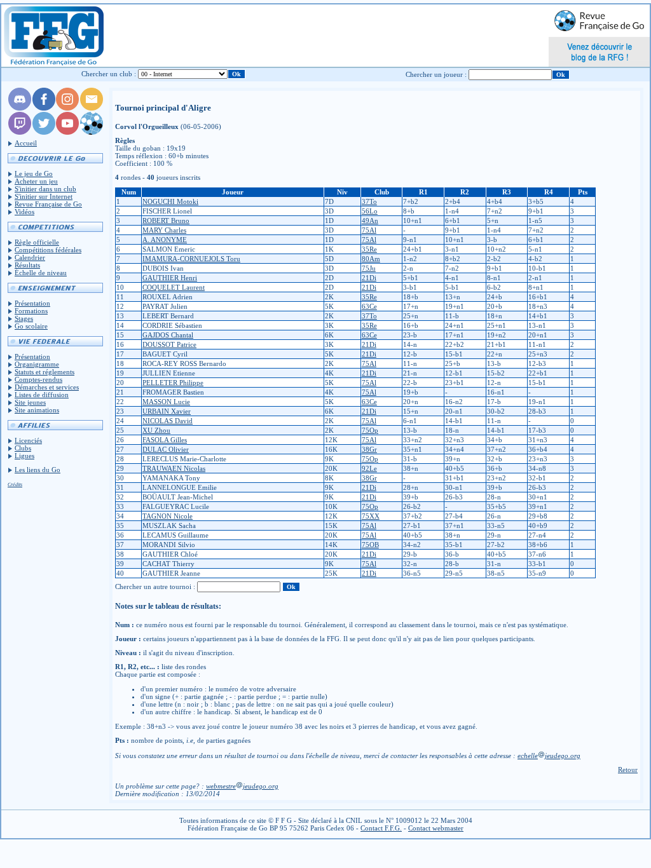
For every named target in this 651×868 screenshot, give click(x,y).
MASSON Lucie (166, 401)
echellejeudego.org (548, 755)
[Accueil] (53, 35)
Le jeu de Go (34, 173)
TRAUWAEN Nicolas (173, 468)
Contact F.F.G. (381, 828)
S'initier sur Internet (43, 196)
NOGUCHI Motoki (170, 201)
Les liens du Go (37, 469)
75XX (371, 516)
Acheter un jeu (36, 181)
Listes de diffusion (42, 394)
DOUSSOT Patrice (169, 344)
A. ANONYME (164, 239)
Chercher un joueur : (436, 74)
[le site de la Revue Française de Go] (91, 132)
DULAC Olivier (165, 449)
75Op (370, 430)
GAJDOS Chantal (167, 335)
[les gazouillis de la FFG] (43, 132)
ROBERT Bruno (165, 220)
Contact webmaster (435, 828)
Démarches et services (47, 387)
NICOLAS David (167, 420)
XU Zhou (156, 430)
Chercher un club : (108, 74)
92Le (369, 468)
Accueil (26, 143)
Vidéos (24, 211)
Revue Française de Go (48, 204)
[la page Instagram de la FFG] (67, 108)
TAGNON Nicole (167, 516)
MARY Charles (164, 230)
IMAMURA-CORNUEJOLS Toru (191, 258)
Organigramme (37, 364)
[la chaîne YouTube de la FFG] (67, 132)
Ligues (24, 455)
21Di (369, 277)
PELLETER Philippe (172, 382)
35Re (369, 249)
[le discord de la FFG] (19, 108)
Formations (31, 311)
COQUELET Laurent (173, 287)
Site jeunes (30, 402)
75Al (369, 230)
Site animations (37, 410)
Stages (24, 318)
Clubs (23, 448)
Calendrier (30, 257)
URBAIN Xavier (166, 411)
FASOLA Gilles (164, 440)
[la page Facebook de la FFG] (43, 108)
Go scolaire (31, 326)
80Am (371, 258)
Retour (628, 769)
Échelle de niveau (41, 272)
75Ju (369, 268)
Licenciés (28, 440)
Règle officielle (37, 242)
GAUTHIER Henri (169, 277)
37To (369, 201)
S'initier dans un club (45, 189)
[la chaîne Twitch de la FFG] (19, 132)
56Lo (370, 211)
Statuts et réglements (44, 372)
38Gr (369, 449)
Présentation (32, 303)
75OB (370, 544)
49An (370, 220)
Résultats (27, 265)
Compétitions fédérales (48, 250)
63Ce (369, 306)
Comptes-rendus (38, 379)
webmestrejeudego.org (242, 786)
